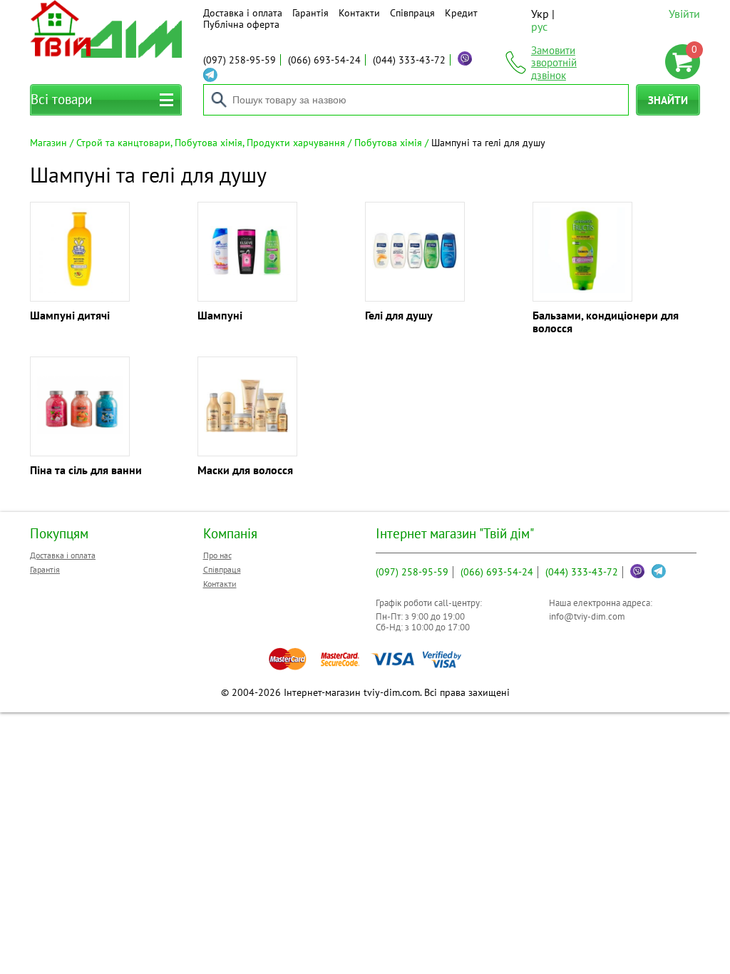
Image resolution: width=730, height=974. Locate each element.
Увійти (684, 13)
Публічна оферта (241, 24)
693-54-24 (324, 59)
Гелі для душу (399, 315)
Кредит (461, 12)
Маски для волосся (245, 470)
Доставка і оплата (242, 12)
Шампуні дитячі (70, 315)
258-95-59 (239, 59)
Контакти (359, 12)
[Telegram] (210, 75)
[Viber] (465, 58)
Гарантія (310, 12)
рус (539, 26)
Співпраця (412, 12)
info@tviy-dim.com (587, 616)
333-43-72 (409, 59)
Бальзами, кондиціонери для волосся (606, 321)
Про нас (217, 555)
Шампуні (219, 315)
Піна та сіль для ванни (86, 470)
